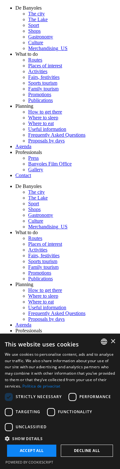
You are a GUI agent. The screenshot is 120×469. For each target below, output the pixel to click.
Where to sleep (43, 117)
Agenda (23, 146)
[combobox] (104, 341)
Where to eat (41, 123)
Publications (40, 100)
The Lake (38, 19)
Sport (33, 25)
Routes (35, 60)
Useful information (47, 129)
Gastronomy (40, 36)
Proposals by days (46, 140)
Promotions (39, 94)
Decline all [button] (87, 450)
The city (36, 13)
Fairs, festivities (44, 77)
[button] (60, 438)
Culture (35, 42)
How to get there (45, 112)
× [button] (112, 341)
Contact (23, 175)
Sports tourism (42, 83)
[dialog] (60, 401)
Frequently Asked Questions (56, 135)
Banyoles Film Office (50, 163)
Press (33, 158)
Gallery (35, 169)
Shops (34, 31)
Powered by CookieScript (29, 462)
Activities (37, 71)
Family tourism (43, 88)
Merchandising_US (48, 48)
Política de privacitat (41, 386)
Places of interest (45, 65)
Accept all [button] (32, 450)
